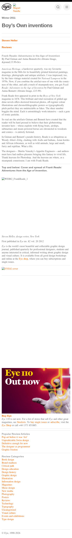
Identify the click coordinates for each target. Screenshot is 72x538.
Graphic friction (10, 449)
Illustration (7, 478)
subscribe (54, 422)
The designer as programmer (16, 446)
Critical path (8, 465)
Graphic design (9, 475)
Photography (8, 494)
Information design (11, 481)
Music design (8, 487)
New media (7, 490)
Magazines (7, 484)
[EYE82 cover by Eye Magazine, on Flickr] (36, 268)
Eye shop (23, 258)
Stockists (21, 422)
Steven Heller (9, 40)
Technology (7, 503)
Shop (6, 425)
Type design (8, 519)
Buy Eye (7, 415)
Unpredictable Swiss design (15, 440)
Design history (9, 472)
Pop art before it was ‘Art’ (15, 437)
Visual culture (9, 512)
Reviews (7, 47)
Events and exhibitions (13, 516)
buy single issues (38, 422)
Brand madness (9, 462)
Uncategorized (9, 509)
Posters (5, 497)
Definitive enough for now (15, 443)
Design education (10, 469)
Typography (8, 506)
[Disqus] (36, 321)
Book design (8, 459)
